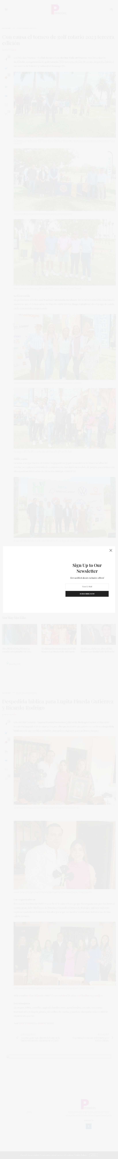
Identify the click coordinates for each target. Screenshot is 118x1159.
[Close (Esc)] (111, 550)
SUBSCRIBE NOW (87, 594)
